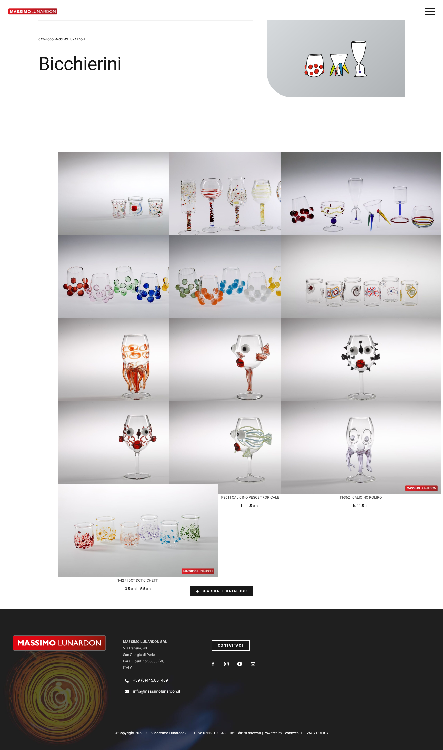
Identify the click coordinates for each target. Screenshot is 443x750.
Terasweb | (292, 733)
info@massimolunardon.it (156, 691)
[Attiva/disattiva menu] (430, 11)
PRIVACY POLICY (314, 733)
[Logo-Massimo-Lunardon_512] (59, 636)
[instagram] (226, 664)
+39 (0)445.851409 (150, 680)
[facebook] (213, 664)
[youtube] (239, 664)
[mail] (253, 664)
